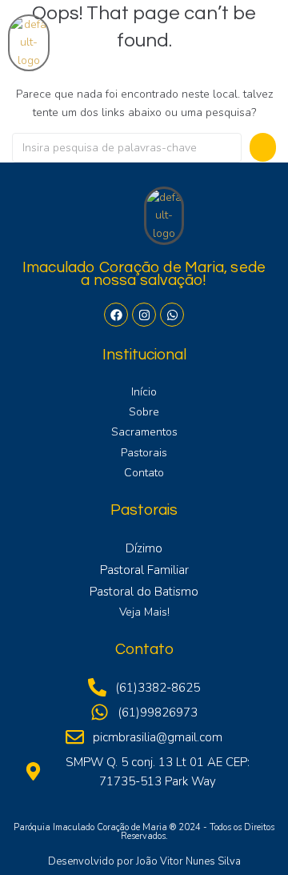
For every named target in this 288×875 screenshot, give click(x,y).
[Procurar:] (127, 148)
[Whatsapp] (172, 315)
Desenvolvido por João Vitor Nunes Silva (144, 861)
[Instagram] (144, 315)
